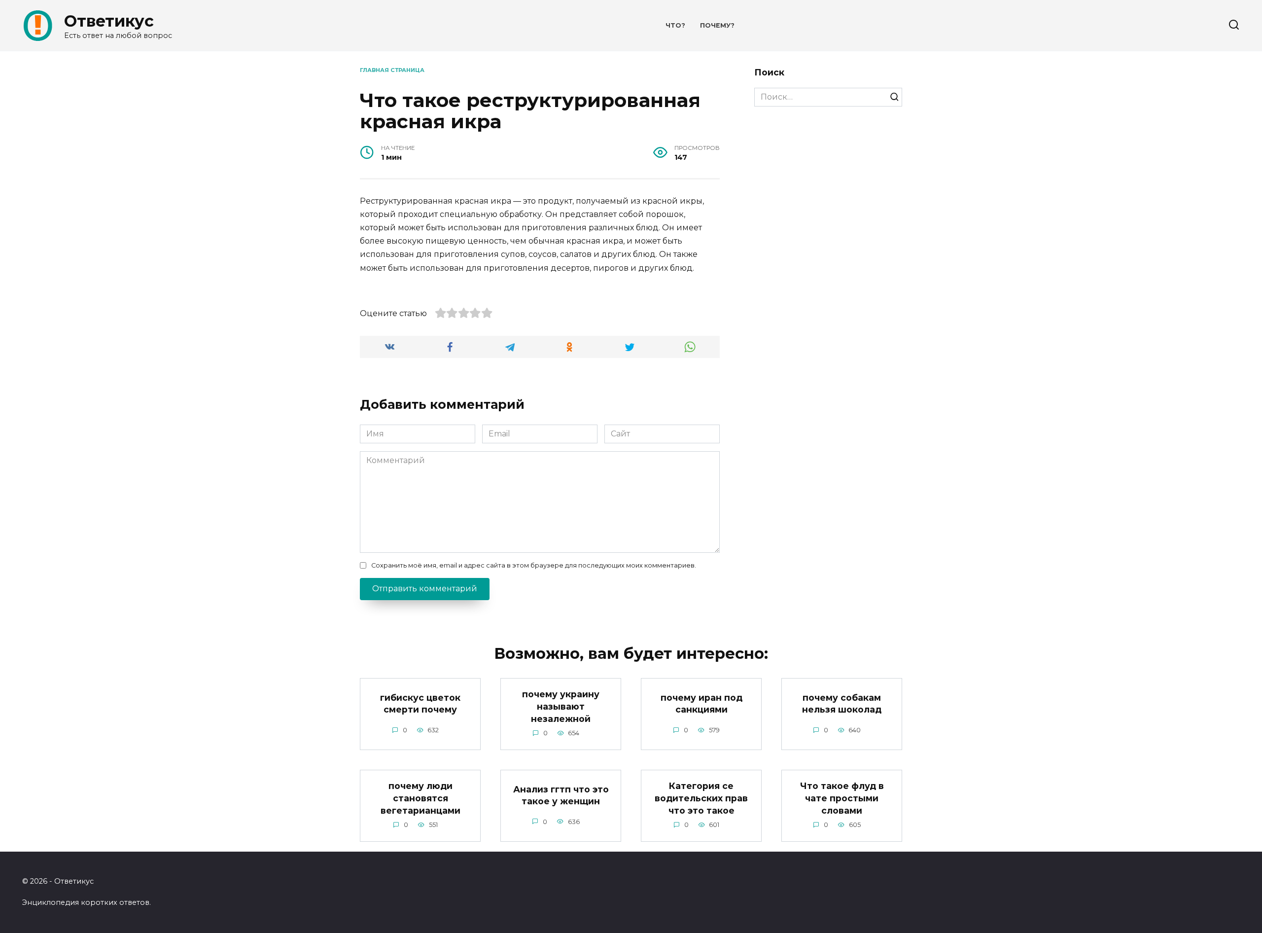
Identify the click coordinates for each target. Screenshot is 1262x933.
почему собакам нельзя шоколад (841, 703)
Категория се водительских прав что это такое (701, 798)
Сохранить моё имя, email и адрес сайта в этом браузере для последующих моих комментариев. (533, 565)
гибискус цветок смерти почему (420, 703)
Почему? (717, 25)
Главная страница (392, 70)
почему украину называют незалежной (560, 706)
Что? (675, 25)
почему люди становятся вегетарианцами (420, 798)
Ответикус (109, 21)
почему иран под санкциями (701, 703)
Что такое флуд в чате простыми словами (842, 798)
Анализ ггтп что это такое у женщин (561, 795)
